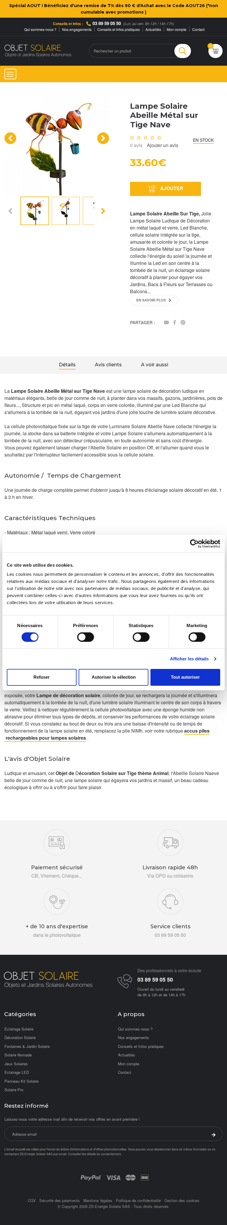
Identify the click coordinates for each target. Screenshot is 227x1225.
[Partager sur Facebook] (174, 322)
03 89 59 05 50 (107, 23)
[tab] (67, 365)
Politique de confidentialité (138, 1200)
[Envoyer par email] (166, 322)
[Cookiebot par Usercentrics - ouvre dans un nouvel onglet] (194, 543)
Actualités (153, 29)
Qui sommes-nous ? (40, 29)
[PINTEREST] (183, 322)
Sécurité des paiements (59, 1200)
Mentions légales (97, 1200)
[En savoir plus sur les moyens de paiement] (90, 1177)
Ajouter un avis (162, 145)
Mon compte (177, 29)
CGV (32, 1200)
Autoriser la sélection (114, 677)
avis (136, 145)
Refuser (41, 677)
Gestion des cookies (182, 1200)
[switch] (85, 637)
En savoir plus (151, 300)
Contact (198, 29)
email (62, 1154)
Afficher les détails (189, 658)
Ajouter (171, 188)
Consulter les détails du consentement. (95, 1154)
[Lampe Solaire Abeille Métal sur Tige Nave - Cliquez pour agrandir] (56, 142)
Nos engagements (77, 29)
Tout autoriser (185, 677)
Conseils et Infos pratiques (118, 29)
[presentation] (10, 138)
